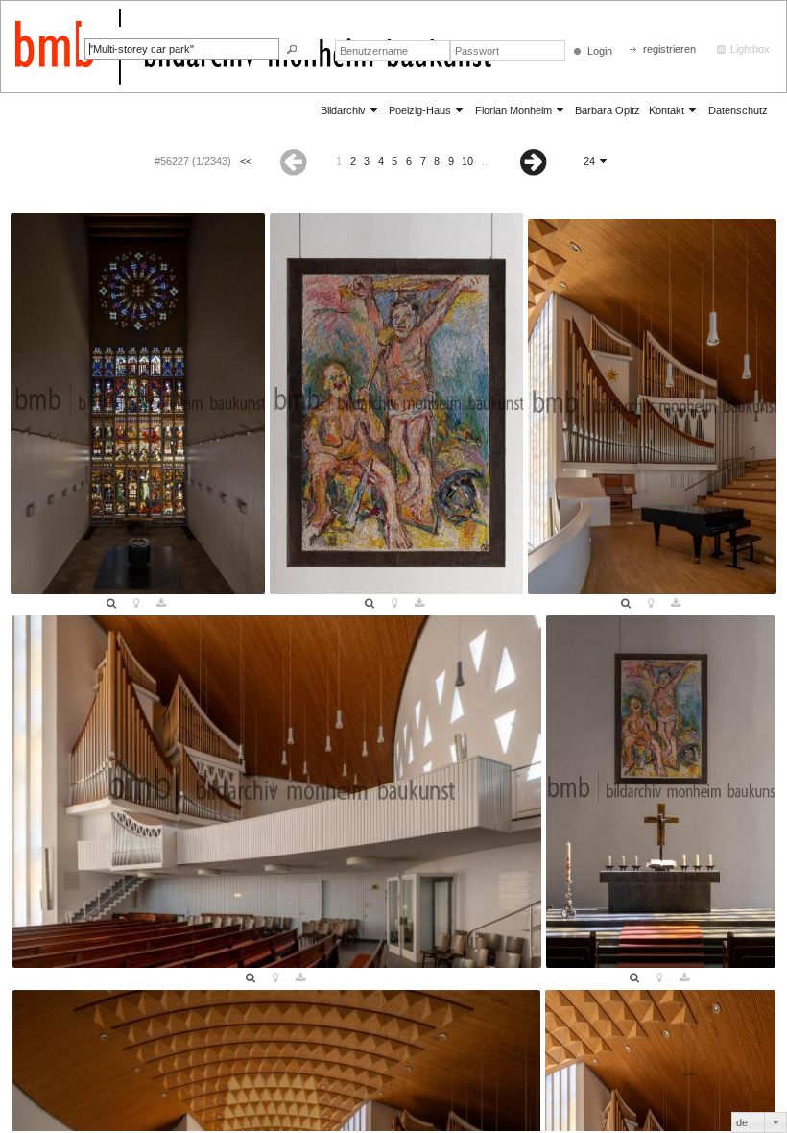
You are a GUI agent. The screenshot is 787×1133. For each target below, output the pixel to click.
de (742, 1122)
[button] (291, 49)
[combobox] (759, 1122)
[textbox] (181, 49)
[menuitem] (350, 110)
